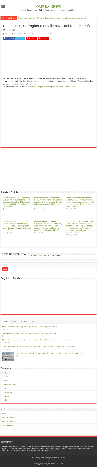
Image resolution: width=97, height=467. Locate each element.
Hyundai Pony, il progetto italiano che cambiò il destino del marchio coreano (29, 333)
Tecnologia (8, 392)
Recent (5, 321)
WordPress (45, 458)
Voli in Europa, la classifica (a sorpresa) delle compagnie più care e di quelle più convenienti (49, 353)
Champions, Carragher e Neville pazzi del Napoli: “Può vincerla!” (51, 87)
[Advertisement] (48, 59)
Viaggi (6, 396)
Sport (28, 34)
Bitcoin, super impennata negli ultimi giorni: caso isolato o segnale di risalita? (30, 327)
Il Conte (7, 34)
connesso (39, 255)
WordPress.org (7, 425)
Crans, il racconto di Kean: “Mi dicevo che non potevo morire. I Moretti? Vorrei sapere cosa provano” (52, 18)
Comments (24, 321)
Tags (32, 321)
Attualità (7, 373)
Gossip (6, 377)
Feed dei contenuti (8, 418)
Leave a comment (40, 34)
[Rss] (49, 460)
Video (6, 400)
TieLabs (63, 458)
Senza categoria (10, 385)
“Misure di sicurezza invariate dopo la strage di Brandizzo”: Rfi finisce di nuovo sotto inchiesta (36, 340)
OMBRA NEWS (48, 6)
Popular (13, 321)
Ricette (6, 381)
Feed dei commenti (9, 421)
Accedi (4, 414)
